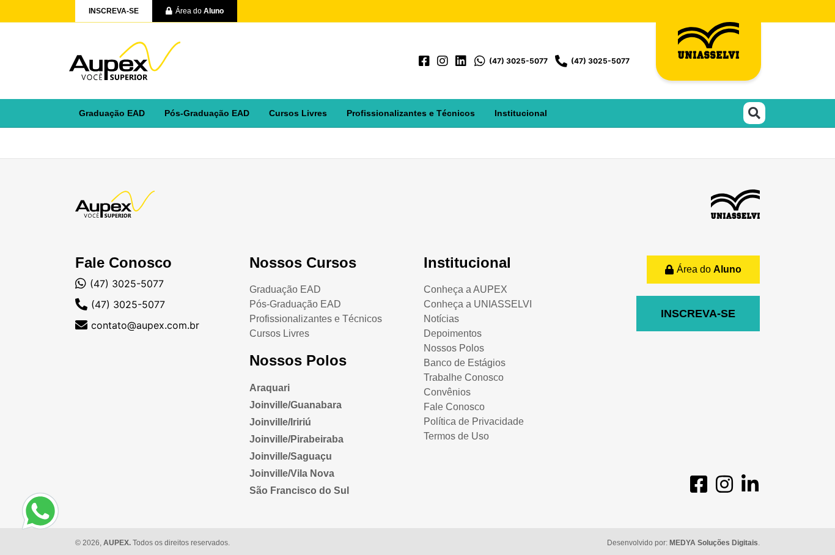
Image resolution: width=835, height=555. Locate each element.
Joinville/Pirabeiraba (296, 439)
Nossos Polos (298, 360)
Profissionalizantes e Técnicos (411, 113)
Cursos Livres (298, 113)
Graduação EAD (112, 113)
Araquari (269, 388)
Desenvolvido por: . (683, 542)
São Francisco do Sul (299, 490)
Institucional (521, 113)
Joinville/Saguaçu (290, 456)
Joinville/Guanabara (295, 405)
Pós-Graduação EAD (206, 113)
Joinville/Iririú (280, 422)
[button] (754, 113)
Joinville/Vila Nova (291, 473)
